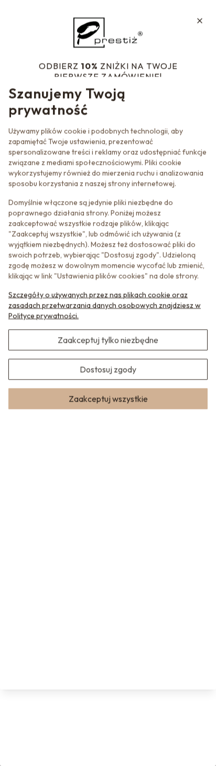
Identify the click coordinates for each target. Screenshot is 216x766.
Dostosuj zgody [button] (108, 369)
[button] (200, 20)
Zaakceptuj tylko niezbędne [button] (108, 339)
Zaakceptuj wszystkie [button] (108, 398)
